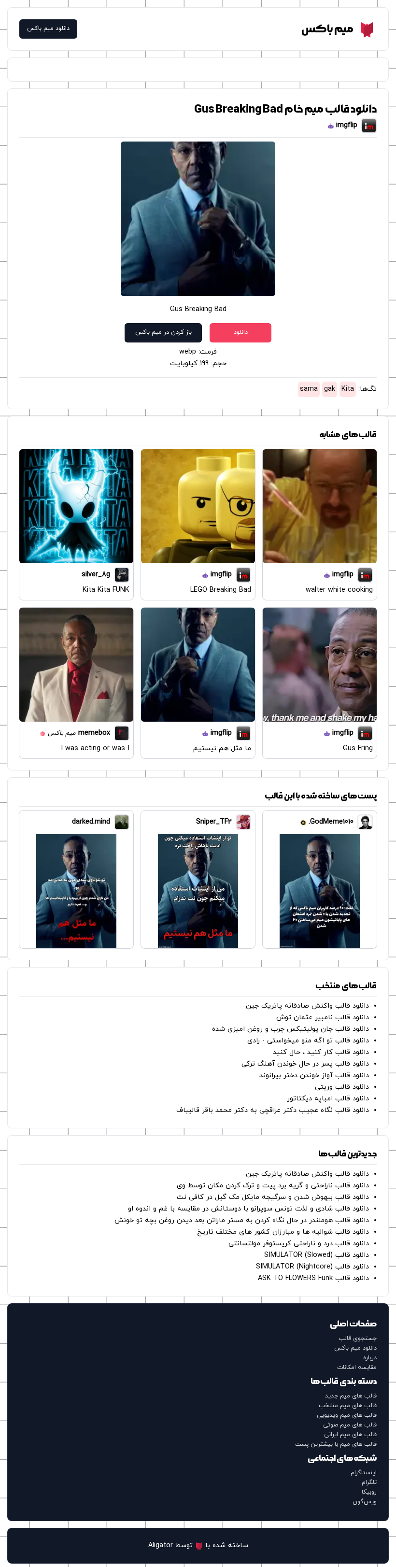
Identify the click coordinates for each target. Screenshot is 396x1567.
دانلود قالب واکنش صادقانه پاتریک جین (307, 1006)
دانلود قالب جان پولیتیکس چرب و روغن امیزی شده (290, 1029)
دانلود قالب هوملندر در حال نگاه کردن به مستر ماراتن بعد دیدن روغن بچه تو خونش (241, 1220)
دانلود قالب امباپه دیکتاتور (328, 1099)
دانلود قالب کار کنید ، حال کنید (321, 1052)
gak (329, 389)
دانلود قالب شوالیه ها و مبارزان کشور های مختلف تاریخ (283, 1232)
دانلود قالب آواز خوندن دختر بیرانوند (314, 1075)
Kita (347, 389)
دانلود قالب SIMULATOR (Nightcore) (312, 1267)
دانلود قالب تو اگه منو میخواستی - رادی (308, 1041)
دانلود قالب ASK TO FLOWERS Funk (313, 1278)
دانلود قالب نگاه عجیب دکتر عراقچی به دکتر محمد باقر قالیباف (272, 1110)
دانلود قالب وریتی (342, 1087)
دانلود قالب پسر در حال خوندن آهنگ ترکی (305, 1064)
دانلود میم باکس (48, 28)
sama (309, 389)
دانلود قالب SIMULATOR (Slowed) (316, 1255)
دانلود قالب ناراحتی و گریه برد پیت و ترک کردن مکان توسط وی (273, 1186)
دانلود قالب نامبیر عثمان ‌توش (322, 1017)
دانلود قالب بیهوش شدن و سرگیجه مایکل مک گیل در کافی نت (273, 1197)
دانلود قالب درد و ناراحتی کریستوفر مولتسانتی (298, 1243)
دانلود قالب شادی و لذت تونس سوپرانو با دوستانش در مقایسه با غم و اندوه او (248, 1209)
